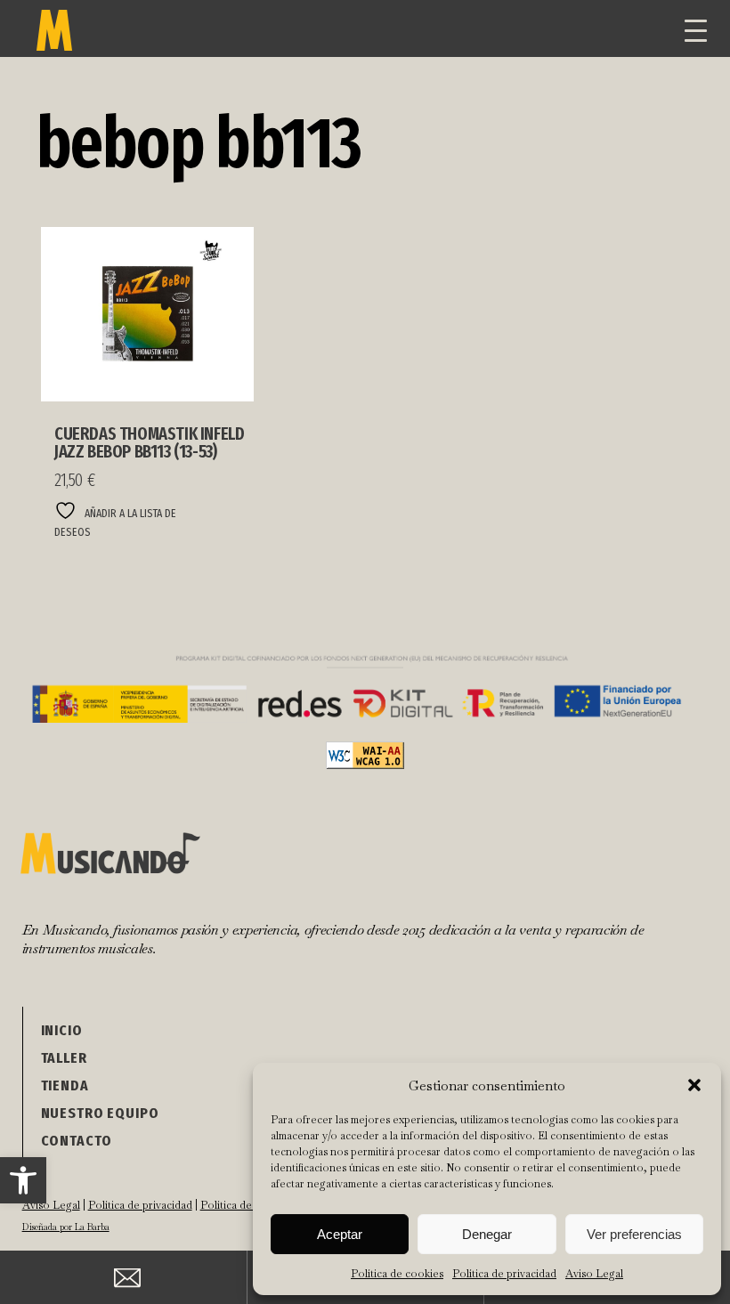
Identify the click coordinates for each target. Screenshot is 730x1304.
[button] (23, 1180)
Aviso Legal (594, 1274)
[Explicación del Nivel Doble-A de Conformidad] (365, 764)
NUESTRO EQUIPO (100, 1113)
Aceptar (339, 1234)
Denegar (487, 1234)
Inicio (62, 1030)
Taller (64, 1058)
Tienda (65, 1085)
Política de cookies (397, 1274)
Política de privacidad (504, 1274)
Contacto (76, 1140)
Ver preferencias (634, 1234)
